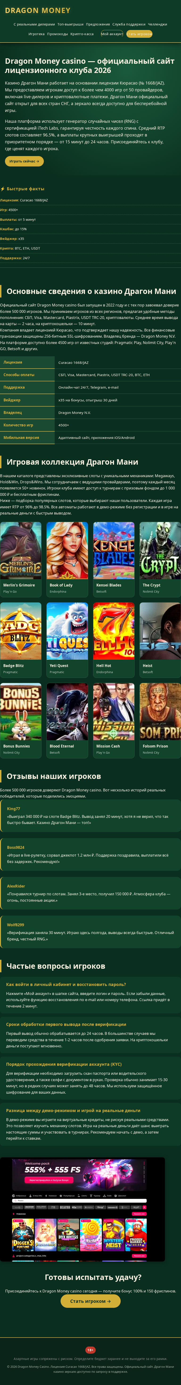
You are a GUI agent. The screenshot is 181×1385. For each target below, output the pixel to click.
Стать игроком (139, 34)
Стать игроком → (90, 1301)
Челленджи (157, 24)
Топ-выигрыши (70, 24)
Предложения (98, 24)
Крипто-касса (82, 34)
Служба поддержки (128, 24)
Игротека (37, 34)
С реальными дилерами (34, 24)
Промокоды (57, 34)
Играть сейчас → (24, 161)
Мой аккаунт (112, 34)
